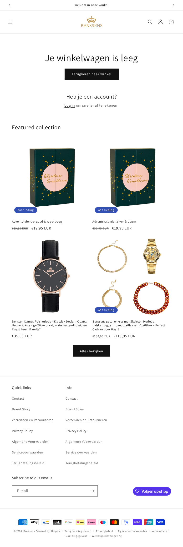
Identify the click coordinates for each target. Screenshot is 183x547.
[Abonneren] (92, 491)
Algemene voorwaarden (132, 531)
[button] (10, 22)
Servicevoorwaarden (27, 452)
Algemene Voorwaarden (30, 441)
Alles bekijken (91, 351)
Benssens (29, 531)
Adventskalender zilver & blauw (114, 222)
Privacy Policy (22, 431)
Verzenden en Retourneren (32, 420)
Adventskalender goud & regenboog (37, 222)
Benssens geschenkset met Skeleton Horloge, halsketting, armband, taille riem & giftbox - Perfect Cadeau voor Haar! (128, 326)
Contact (18, 398)
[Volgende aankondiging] (173, 5)
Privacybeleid (104, 531)
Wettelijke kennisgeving (107, 535)
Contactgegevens (76, 535)
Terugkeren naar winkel (92, 74)
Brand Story (21, 409)
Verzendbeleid (160, 531)
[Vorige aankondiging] (9, 5)
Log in (69, 105)
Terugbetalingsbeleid (28, 463)
